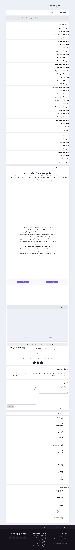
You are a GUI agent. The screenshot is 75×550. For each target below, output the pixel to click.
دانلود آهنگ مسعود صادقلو (62, 107)
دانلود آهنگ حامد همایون (62, 51)
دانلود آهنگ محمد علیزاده (62, 97)
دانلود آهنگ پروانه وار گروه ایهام (30, 373)
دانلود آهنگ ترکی (64, 145)
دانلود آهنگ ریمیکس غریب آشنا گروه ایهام (57, 375)
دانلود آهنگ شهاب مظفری (62, 67)
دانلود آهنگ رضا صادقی (62, 57)
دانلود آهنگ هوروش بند (63, 123)
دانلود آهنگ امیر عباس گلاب (61, 34)
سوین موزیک (55, 5)
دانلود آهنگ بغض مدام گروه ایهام (60, 373)
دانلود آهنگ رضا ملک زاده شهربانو (39, 540)
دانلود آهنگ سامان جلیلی (62, 61)
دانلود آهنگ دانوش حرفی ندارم (38, 535)
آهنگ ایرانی (65, 126)
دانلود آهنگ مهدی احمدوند (62, 113)
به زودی (65, 527)
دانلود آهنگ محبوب (64, 139)
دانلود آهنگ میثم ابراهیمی (62, 120)
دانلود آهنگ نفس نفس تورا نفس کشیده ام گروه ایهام (19, 375)
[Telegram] (34, 362)
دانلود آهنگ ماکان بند (63, 84)
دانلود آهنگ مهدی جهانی (62, 116)
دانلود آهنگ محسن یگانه (62, 93)
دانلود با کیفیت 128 (52, 282)
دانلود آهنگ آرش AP (63, 37)
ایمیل (66, 392)
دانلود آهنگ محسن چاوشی (61, 90)
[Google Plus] (17, 537)
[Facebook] (41, 362)
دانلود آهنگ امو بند (64, 31)
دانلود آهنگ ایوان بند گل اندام (38, 546)
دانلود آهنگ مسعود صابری (62, 103)
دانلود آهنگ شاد (64, 149)
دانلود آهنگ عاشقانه (63, 152)
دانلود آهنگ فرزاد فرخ (63, 77)
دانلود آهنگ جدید (64, 142)
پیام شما (33, 387)
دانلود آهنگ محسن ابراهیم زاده (60, 87)
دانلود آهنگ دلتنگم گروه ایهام (45, 373)
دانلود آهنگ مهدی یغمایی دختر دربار (38, 543)
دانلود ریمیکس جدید (63, 158)
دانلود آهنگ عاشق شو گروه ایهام (15, 373)
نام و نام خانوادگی (63, 387)
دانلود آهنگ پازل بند (63, 47)
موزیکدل (66, 130)
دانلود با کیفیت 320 (23, 282)
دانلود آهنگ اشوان (64, 28)
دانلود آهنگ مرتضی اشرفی (61, 100)
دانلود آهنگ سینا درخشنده (62, 64)
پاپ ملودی (56, 527)
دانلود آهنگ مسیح (64, 110)
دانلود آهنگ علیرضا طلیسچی (61, 74)
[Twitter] (38, 362)
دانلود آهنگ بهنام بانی (63, 44)
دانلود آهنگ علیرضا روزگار (62, 70)
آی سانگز (46, 527)
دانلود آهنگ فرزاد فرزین (62, 80)
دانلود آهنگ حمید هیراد (63, 54)
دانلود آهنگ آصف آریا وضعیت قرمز (39, 537)
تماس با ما (53, 12)
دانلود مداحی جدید (64, 162)
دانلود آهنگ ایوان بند (63, 41)
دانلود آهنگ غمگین (64, 155)
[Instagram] (13, 537)
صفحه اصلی (62, 12)
